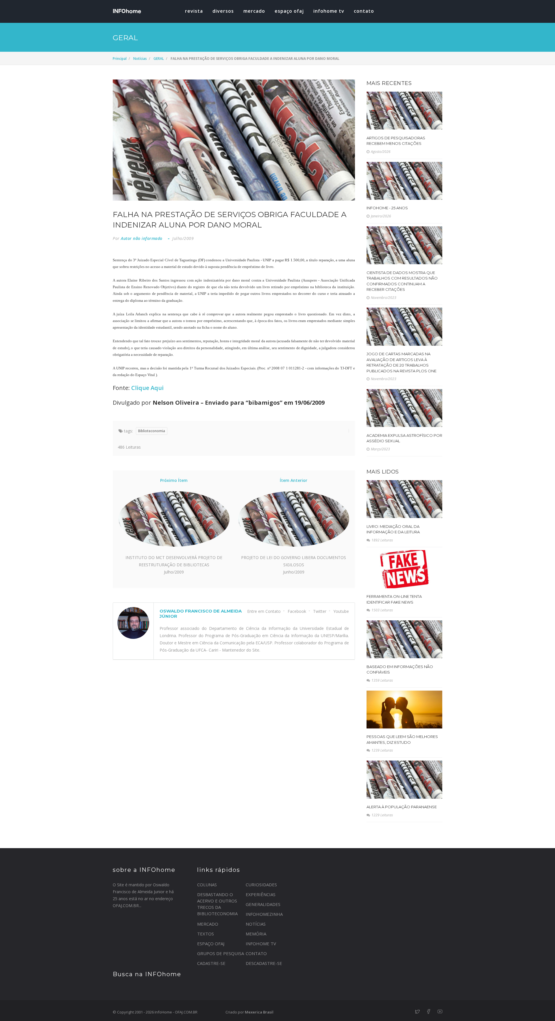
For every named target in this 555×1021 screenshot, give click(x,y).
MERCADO (254, 11)
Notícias (140, 58)
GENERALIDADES (263, 904)
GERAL (158, 58)
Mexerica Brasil (259, 1012)
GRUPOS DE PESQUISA (220, 953)
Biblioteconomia (151, 430)
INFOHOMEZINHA (264, 914)
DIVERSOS (223, 11)
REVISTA (194, 11)
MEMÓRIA (256, 934)
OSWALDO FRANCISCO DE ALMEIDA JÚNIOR (201, 613)
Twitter (319, 611)
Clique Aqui (147, 388)
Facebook (297, 611)
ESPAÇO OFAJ (289, 11)
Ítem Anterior (293, 480)
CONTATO (256, 953)
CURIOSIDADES (261, 884)
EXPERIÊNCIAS (260, 894)
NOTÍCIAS (256, 924)
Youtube (341, 611)
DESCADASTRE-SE (264, 963)
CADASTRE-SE (211, 963)
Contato (364, 11)
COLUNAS (207, 884)
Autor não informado (141, 238)
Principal (120, 58)
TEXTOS (205, 934)
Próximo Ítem (174, 480)
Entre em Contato (264, 611)
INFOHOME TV (328, 11)
